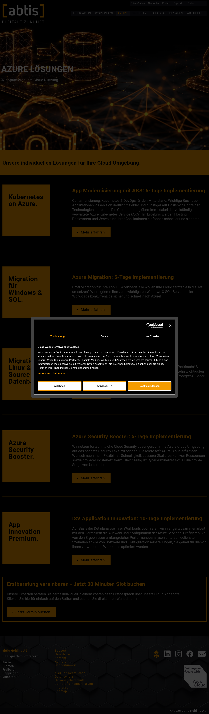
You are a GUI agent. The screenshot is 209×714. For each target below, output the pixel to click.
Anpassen (102, 386)
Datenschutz (60, 373)
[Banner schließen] (170, 325)
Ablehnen (59, 386)
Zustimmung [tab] (57, 336)
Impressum (44, 373)
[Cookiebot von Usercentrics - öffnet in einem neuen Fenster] (149, 325)
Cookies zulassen (149, 386)
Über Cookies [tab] (151, 336)
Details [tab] (105, 336)
